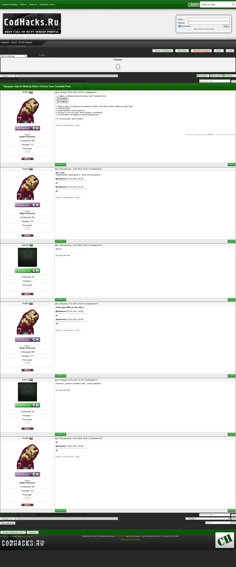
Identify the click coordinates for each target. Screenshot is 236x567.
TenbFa (25, 92)
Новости (33, 4)
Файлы (23, 4)
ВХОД (13, 43)
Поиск (218, 51)
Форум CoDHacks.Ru (8, 81)
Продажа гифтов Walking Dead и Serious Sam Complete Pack (61, 81)
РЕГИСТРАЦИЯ (25, 43)
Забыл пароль (198, 29)
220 (31, 145)
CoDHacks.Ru (7, 537)
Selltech (25, 245)
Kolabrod (28, 78)
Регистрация (209, 29)
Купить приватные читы (13, 532)
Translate (50, 56)
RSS (230, 51)
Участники (182, 51)
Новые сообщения (163, 51)
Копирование (121, 536)
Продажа (31, 81)
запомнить (186, 26)
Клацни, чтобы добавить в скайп (67, 125)
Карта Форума (28, 537)
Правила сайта (47, 4)
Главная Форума (9, 4)
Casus (20, 78)
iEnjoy (35, 78)
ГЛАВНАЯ (5, 43)
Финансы (22, 81)
